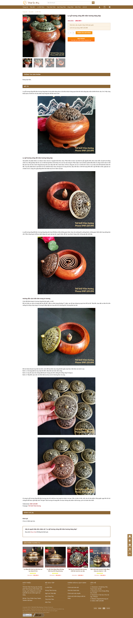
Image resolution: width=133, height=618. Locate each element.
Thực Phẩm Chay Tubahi (34, 598)
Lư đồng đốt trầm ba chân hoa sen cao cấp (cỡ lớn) (33, 570)
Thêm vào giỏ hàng (84, 32)
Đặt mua (129, 550)
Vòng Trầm (70, 7)
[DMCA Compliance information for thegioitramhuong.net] (38, 615)
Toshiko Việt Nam (27, 600)
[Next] (62, 36)
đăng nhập (33, 532)
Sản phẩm (31, 11)
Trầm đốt (32, 7)
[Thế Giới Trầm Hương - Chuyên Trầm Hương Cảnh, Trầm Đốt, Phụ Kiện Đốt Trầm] (34, 2)
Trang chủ (25, 7)
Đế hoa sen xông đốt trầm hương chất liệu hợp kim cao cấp (78, 570)
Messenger (130, 546)
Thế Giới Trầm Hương (34, 506)
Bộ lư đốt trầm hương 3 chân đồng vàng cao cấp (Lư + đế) (100, 570)
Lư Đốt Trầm (40, 7)
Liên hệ (85, 7)
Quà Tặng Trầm (61, 7)
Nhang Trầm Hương (50, 590)
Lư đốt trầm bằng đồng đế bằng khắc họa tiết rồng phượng (55, 570)
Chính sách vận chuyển (74, 593)
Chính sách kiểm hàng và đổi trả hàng (76, 597)
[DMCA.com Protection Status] (27, 615)
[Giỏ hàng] (109, 7)
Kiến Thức (78, 7)
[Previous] (25, 36)
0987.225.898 (33, 504)
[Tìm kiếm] (93, 2)
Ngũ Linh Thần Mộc (50, 593)
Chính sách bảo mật (73, 587)
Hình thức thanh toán (73, 590)
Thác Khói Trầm (51, 7)
